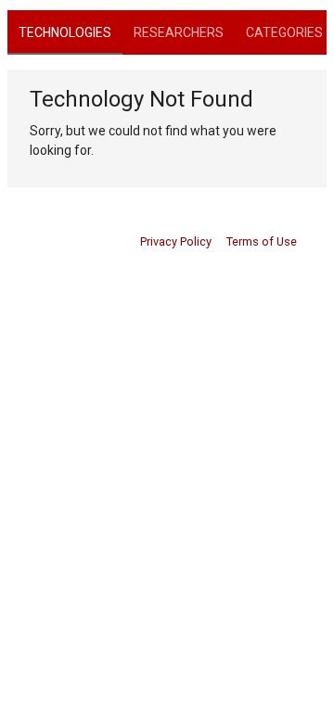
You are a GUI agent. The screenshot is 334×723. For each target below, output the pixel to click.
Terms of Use (261, 241)
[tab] (64, 32)
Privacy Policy (176, 241)
